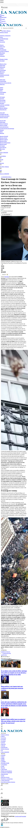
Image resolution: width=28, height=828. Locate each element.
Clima (1, 37)
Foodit (3, 19)
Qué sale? (2, 113)
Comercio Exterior (4, 51)
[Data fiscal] (2, 825)
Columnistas (3, 81)
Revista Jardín (3, 144)
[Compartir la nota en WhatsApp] (3, 268)
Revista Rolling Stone (5, 142)
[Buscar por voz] (26, 28)
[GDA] (5, 821)
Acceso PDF (3, 120)
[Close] (2, 725)
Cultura (2, 68)
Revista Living (3, 141)
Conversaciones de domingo (7, 128)
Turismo (2, 98)
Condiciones (18, 816)
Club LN (3, 21)
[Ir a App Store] (5, 805)
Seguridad (2, 65)
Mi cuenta (4, 23)
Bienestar (2, 72)
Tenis (1, 90)
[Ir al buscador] (2, 9)
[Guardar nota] (2, 266)
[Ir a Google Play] (5, 802)
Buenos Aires (3, 64)
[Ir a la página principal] (14, 13)
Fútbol (1, 87)
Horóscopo (3, 101)
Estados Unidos (4, 59)
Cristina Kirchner (7, 653)
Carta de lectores (4, 127)
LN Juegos (2, 97)
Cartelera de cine (4, 114)
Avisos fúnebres (4, 124)
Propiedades (3, 50)
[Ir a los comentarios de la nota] (3, 266)
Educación (2, 67)
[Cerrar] (22, 25)
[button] (14, 99)
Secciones (4, 17)
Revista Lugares (4, 139)
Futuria (2, 45)
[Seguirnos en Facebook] (2, 785)
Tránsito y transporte (5, 35)
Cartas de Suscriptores (5, 83)
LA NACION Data (4, 38)
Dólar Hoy (2, 46)
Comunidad (3, 70)
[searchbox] (13, 28)
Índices (2, 54)
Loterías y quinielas (4, 105)
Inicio (3, 15)
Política (9, 177)
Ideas (1, 131)
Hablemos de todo (4, 75)
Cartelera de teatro (4, 116)
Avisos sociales (3, 125)
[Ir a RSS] (2, 797)
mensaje (6, 276)
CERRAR (2, 0)
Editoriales (2, 79)
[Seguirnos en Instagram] (2, 793)
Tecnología (2, 100)
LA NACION (4, 177)
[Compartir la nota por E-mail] (5, 272)
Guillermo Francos (5, 651)
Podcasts (2, 106)
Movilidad (2, 53)
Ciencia (2, 73)
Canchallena (3, 92)
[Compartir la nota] (2, 268)
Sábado (2, 130)
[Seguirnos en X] (2, 789)
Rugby (1, 89)
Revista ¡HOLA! (3, 138)
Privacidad (23, 816)
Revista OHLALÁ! (4, 136)
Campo (2, 48)
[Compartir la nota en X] (3, 272)
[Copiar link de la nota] (2, 270)
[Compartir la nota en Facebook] (2, 272)
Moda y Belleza (3, 108)
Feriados (2, 103)
